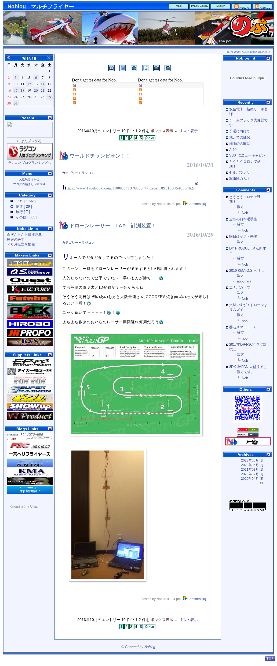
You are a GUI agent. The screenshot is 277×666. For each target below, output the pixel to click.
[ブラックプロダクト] (30, 318)
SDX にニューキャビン (247, 155)
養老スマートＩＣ (243, 327)
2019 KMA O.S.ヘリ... (246, 271)
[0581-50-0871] (30, 383)
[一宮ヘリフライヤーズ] (30, 457)
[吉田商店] (30, 275)
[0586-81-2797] (30, 374)
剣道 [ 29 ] (24, 207)
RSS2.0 (244, 7)
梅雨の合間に (239, 144)
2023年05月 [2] (252, 465)
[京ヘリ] (30, 466)
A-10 (232, 150)
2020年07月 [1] (252, 474)
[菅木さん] (30, 345)
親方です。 (245, 372)
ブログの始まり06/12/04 (29, 184)
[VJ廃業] (30, 419)
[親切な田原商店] (30, 266)
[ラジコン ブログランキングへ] (30, 158)
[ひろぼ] (30, 327)
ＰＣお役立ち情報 (21, 244)
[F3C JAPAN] (30, 439)
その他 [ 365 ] (26, 217)
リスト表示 (188, 131)
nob (244, 321)
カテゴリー (70, 173)
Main (179, 5)
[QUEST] (30, 283)
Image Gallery (199, 5)
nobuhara (244, 281)
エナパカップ (239, 287)
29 (49, 96)
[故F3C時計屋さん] (30, 492)
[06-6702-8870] (30, 401)
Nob (245, 213)
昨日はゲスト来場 (243, 237)
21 (43, 90)
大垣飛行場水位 (29, 179)
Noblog (149, 647)
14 (43, 83)
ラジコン (88, 173)
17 (16, 90)
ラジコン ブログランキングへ (29, 163)
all (261, 483)
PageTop (270, 658)
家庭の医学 (15, 239)
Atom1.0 (264, 7)
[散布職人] (30, 292)
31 (16, 103)
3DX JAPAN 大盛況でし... (249, 367)
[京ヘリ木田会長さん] (30, 410)
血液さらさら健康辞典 (24, 235)
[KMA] (30, 475)
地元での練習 (239, 137)
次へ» (149, 138)
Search (220, 5)
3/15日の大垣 (239, 179)
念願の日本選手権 (243, 219)
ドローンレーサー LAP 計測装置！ (113, 225)
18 (22, 90)
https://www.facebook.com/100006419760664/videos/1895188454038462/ (129, 188)
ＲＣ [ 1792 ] (26, 201)
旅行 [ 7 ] (23, 212)
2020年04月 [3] (252, 479)
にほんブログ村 (29, 141)
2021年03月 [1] (252, 469)
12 (29, 83)
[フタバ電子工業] (30, 301)
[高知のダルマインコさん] (30, 484)
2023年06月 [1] (252, 460)
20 (36, 90)
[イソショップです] (30, 365)
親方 (240, 207)
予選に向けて (239, 131)
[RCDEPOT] (30, 336)
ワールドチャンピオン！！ (100, 156)
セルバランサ (239, 172)
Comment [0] (196, 204)
